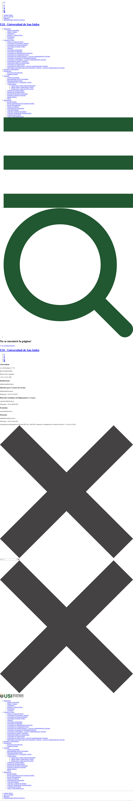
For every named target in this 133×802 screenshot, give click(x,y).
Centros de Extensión (13, 77)
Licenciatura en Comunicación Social (18, 55)
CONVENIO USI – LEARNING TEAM (19, 82)
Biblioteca (6, 18)
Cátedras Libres (11, 84)
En (4, 2)
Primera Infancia (12, 97)
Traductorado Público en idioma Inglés (18, 63)
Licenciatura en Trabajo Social (16, 64)
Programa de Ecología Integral (16, 92)
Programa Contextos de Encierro (16, 95)
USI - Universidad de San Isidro (19, 24)
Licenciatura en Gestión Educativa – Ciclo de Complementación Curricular (28, 56)
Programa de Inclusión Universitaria (17, 94)
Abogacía (10, 48)
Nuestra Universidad (13, 30)
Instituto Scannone (12, 74)
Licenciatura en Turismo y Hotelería (17, 61)
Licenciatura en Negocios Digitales (17, 45)
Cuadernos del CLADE (14, 115)
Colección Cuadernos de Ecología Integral (19, 113)
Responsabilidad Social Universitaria (17, 79)
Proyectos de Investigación (15, 72)
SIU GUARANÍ (8, 16)
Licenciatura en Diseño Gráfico (16, 46)
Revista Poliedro (12, 102)
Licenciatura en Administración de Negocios (20, 53)
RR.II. (9, 98)
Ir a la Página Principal (8, 345)
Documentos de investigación (15, 108)
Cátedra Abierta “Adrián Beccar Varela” (22, 87)
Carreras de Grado (9, 40)
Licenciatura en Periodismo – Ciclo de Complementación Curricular (26, 59)
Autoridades (10, 33)
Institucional (7, 29)
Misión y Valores (12, 32)
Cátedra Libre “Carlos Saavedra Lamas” (22, 89)
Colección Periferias (13, 110)
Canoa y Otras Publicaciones (15, 116)
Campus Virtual (8, 15)
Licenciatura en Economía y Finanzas (18, 43)
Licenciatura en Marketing (14, 51)
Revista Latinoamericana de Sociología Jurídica (20, 103)
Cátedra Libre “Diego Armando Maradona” (23, 85)
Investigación (7, 71)
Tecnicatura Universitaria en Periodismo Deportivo (21, 58)
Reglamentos (11, 37)
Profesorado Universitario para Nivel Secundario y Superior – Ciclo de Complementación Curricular (36, 68)
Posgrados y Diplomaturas (11, 69)
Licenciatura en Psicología (14, 50)
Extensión (6, 76)
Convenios (10, 38)
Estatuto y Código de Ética (15, 35)
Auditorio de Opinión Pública (15, 90)
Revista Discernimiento (14, 105)
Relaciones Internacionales (14, 81)
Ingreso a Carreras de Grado (15, 42)
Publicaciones (7, 100)
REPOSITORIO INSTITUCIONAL (14, 20)
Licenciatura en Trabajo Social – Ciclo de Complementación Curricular (27, 66)
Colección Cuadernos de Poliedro (16, 111)
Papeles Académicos (13, 107)
